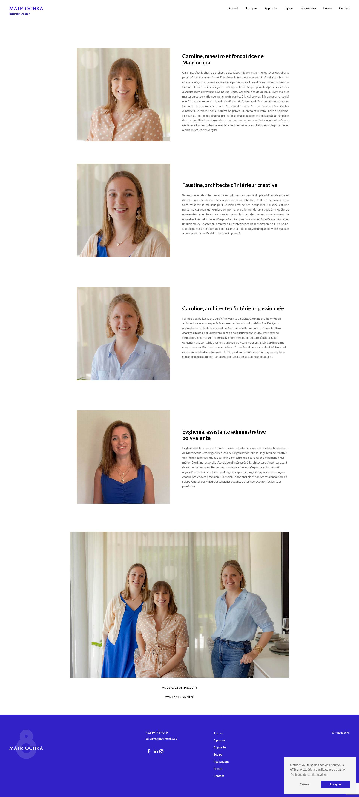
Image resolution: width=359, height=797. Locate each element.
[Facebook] (148, 751)
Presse (327, 8)
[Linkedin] (155, 751)
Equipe (288, 8)
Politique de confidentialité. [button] (309, 774)
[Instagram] (162, 751)
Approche (270, 8)
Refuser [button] (305, 784)
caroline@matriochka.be (161, 738)
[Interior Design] (26, 8)
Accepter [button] (335, 784)
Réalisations (308, 8)
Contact (344, 8)
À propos (251, 8)
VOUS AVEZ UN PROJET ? (179, 687)
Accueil (233, 8)
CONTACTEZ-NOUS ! (179, 697)
